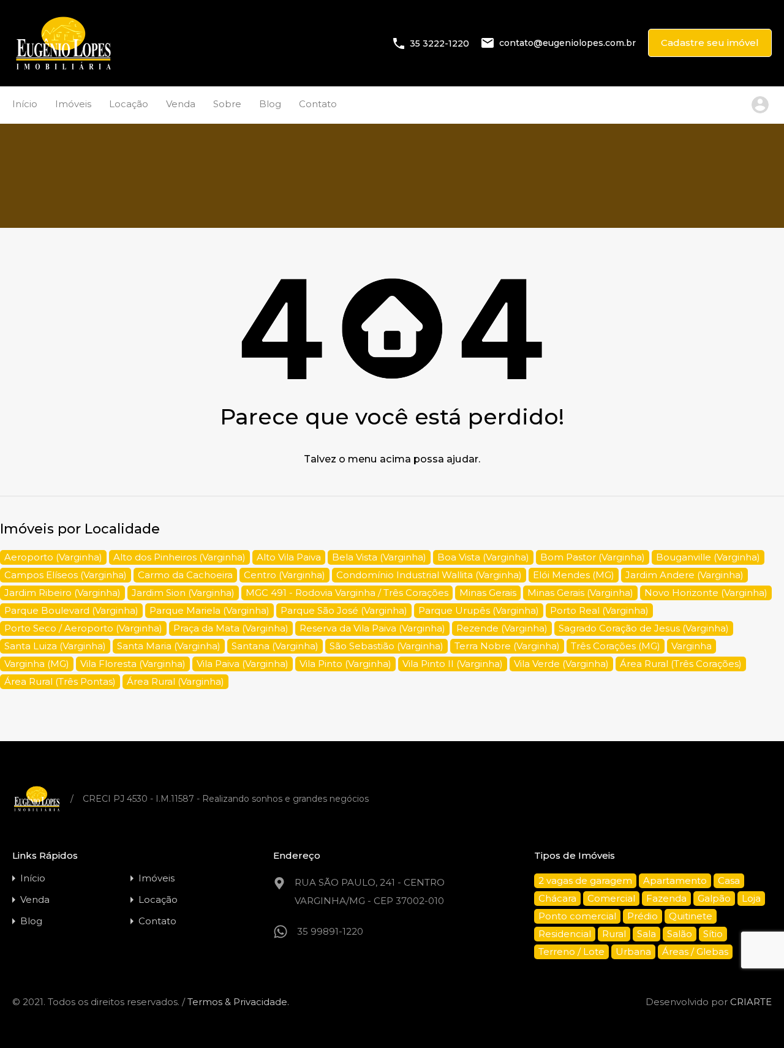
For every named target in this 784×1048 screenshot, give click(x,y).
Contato (318, 104)
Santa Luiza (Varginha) (55, 646)
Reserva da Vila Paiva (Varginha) (372, 628)
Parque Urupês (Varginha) (478, 610)
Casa (729, 880)
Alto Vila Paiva (289, 557)
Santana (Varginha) (275, 646)
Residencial (564, 934)
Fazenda (666, 898)
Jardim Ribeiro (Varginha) (62, 592)
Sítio (713, 934)
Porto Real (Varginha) (599, 610)
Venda (180, 104)
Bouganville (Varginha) (708, 557)
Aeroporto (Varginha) (53, 557)
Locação (128, 104)
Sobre (227, 104)
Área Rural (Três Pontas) (60, 681)
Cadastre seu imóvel (710, 42)
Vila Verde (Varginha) (561, 663)
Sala (646, 934)
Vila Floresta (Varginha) (133, 663)
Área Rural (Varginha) (175, 681)
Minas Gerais (487, 592)
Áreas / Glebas (695, 951)
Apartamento (675, 880)
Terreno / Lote (571, 951)
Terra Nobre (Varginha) (507, 646)
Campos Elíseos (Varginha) (65, 575)
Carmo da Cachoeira (185, 575)
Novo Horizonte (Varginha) (705, 592)
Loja (751, 898)
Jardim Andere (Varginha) (684, 575)
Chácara (557, 898)
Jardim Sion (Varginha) (183, 592)
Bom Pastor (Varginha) (592, 557)
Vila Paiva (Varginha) (242, 663)
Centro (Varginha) (284, 575)
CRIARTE (751, 1002)
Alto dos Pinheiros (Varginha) (179, 557)
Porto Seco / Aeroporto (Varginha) (83, 628)
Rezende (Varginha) (502, 628)
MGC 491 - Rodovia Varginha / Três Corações (347, 592)
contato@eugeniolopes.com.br (567, 42)
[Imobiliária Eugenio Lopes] (63, 68)
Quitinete (690, 916)
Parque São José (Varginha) (344, 610)
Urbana (633, 951)
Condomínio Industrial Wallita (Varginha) (429, 575)
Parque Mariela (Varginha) (209, 610)
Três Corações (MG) (615, 646)
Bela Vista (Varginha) (379, 557)
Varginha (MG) (36, 663)
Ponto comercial (577, 916)
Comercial (611, 898)
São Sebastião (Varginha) (386, 646)
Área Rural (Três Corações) (681, 663)
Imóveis (73, 104)
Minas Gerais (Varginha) (580, 592)
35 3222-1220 (439, 42)
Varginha (691, 646)
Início (24, 104)
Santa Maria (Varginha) (169, 646)
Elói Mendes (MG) (573, 575)
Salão (679, 934)
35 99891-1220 (330, 931)
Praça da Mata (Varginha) (230, 628)
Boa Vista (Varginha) (483, 557)
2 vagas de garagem (585, 880)
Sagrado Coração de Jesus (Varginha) (644, 628)
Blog (270, 104)
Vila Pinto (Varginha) (345, 663)
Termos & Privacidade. (238, 1002)
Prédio (642, 916)
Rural (614, 934)
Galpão (714, 898)
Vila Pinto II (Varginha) (452, 663)
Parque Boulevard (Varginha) (71, 610)
